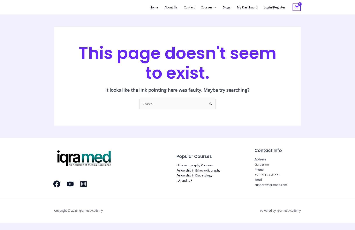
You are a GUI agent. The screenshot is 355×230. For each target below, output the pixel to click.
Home (154, 7)
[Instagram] (83, 184)
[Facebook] (56, 184)
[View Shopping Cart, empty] (297, 7)
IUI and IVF (184, 180)
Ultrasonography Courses (194, 165)
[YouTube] (70, 184)
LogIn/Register (274, 7)
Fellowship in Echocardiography (198, 170)
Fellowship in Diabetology (194, 175)
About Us (171, 7)
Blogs (227, 7)
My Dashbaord (247, 7)
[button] (215, 7)
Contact (189, 7)
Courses (207, 7)
